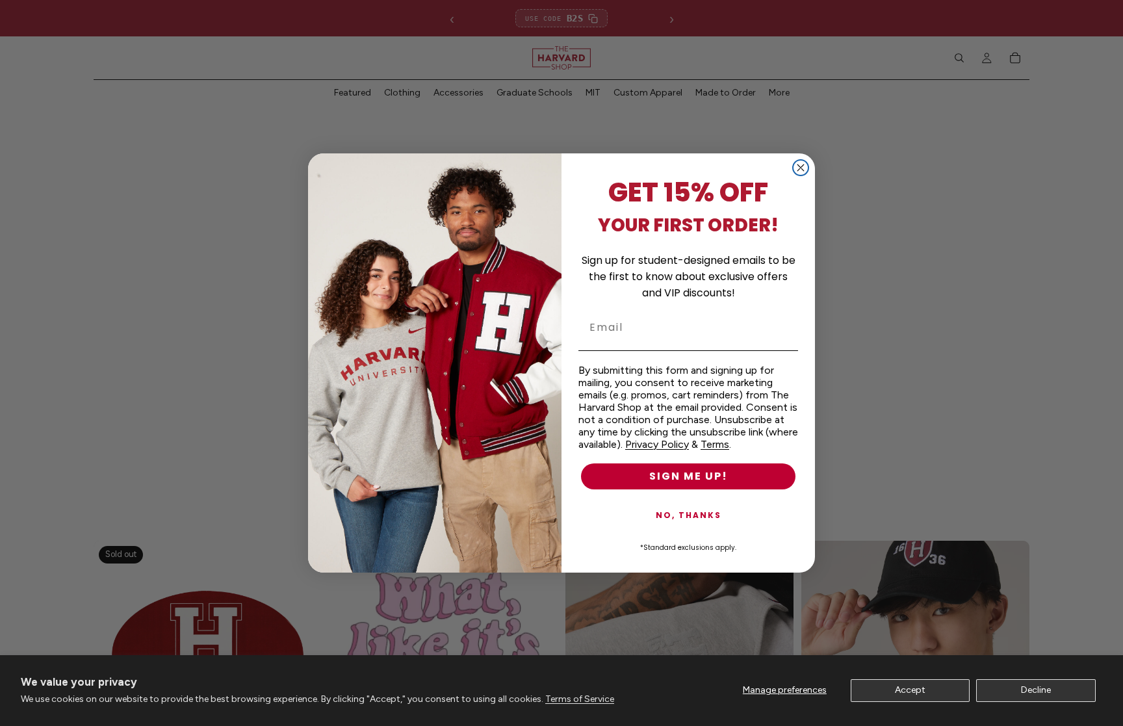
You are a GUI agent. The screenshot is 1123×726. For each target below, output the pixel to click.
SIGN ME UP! (688, 476)
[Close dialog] (800, 167)
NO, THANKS (688, 515)
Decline (1036, 689)
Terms (715, 444)
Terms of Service (579, 699)
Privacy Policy (657, 444)
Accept (910, 689)
